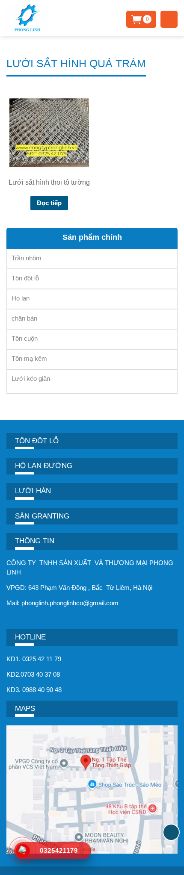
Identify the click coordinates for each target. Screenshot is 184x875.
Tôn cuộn (25, 338)
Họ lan (21, 298)
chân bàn (24, 318)
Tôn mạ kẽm (29, 358)
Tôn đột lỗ (25, 278)
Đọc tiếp (49, 202)
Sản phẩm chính (92, 237)
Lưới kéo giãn (31, 378)
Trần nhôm (27, 258)
